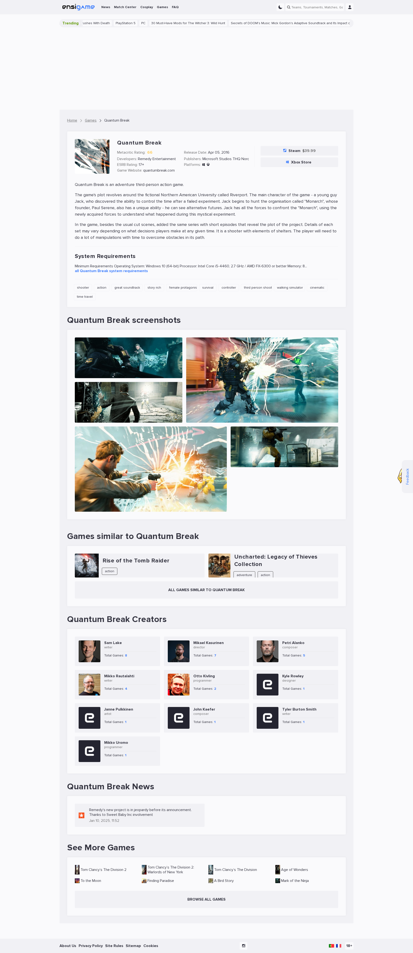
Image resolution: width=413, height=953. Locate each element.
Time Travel (85, 297)
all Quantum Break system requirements (111, 271)
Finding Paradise (160, 880)
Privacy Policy (91, 945)
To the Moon (91, 880)
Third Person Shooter (258, 288)
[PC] (203, 165)
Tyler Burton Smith (299, 709)
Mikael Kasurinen (208, 642)
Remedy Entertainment (157, 159)
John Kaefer (204, 709)
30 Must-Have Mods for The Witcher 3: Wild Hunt (157, 23)
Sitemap (133, 945)
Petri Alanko (293, 642)
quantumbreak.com (159, 170)
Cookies (150, 945)
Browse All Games (206, 899)
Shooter (83, 288)
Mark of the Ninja (295, 880)
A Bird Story (224, 880)
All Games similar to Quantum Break (206, 590)
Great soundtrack (127, 288)
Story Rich (154, 288)
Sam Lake (113, 642)
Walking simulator (290, 288)
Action (101, 288)
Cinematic (317, 288)
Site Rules (114, 945)
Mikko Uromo (116, 742)
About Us (68, 945)
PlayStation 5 (94, 23)
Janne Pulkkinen (118, 709)
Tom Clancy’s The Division (235, 869)
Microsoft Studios (217, 159)
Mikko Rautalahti (119, 676)
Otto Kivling (204, 676)
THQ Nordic (242, 159)
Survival (207, 288)
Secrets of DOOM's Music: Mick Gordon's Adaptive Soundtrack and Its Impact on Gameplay (268, 23)
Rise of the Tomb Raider (136, 560)
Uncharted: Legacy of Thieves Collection (276, 560)
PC (112, 23)
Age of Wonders (294, 869)
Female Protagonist (183, 288)
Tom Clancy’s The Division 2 (103, 869)
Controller (229, 288)
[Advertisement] (206, 68)
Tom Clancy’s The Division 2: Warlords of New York (170, 870)
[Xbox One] (208, 165)
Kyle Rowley (293, 676)
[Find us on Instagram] (243, 946)
